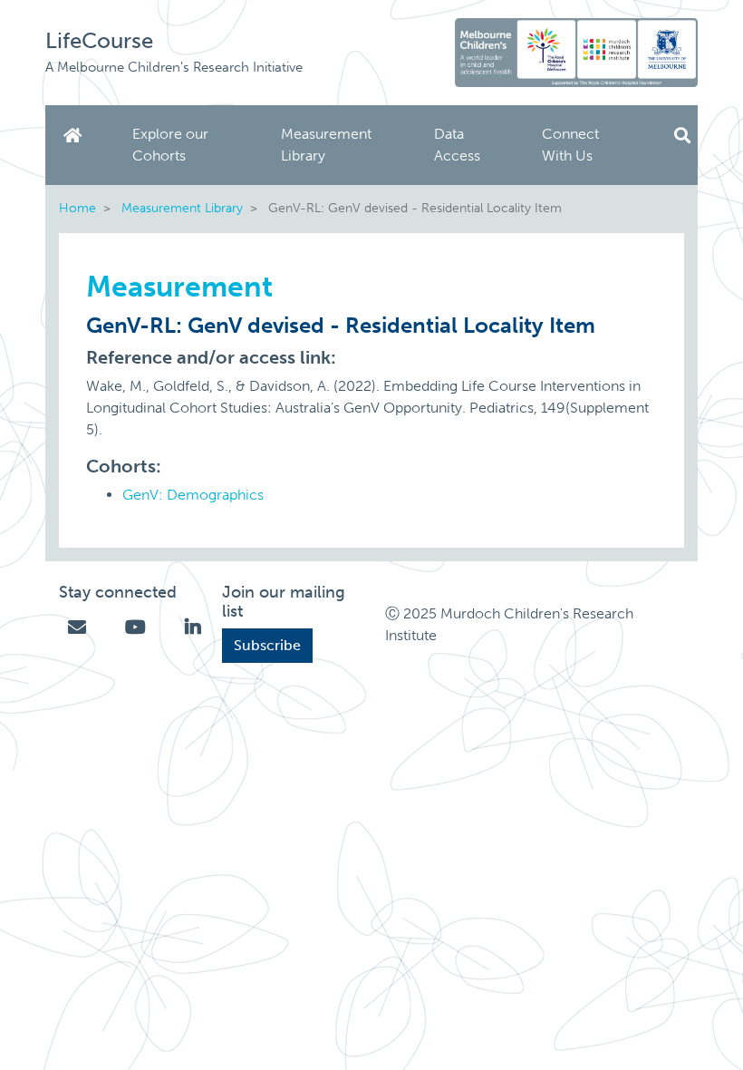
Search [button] (682, 135)
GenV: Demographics (193, 494)
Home (76, 135)
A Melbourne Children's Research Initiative (174, 67)
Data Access (457, 144)
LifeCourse (99, 40)
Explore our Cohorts (170, 144)
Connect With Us (570, 144)
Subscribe (267, 645)
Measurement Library (326, 144)
